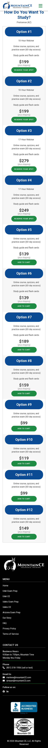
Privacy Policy (9, 628)
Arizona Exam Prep (11, 612)
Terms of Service (11, 634)
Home (5, 585)
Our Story (7, 618)
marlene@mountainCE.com (18, 677)
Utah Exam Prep (10, 591)
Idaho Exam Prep (11, 601)
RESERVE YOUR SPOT (24, 70)
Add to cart (24, 262)
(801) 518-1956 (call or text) (19, 667)
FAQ (5, 623)
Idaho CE (7, 607)
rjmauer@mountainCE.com (18, 680)
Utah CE (6, 596)
